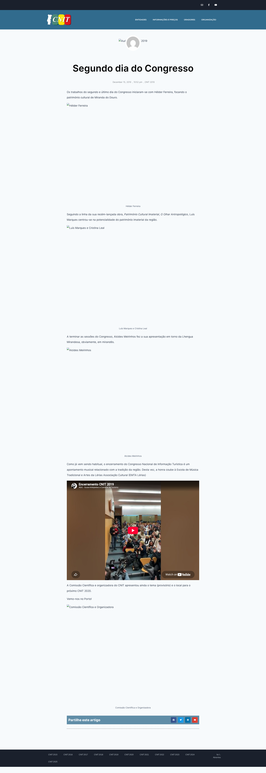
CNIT (48, 5)
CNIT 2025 (52, 762)
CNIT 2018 (98, 755)
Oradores (189, 20)
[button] (173, 720)
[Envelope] (202, 5)
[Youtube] (215, 5)
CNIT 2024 (190, 755)
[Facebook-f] (208, 5)
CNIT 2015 (52, 755)
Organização (208, 20)
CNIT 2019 (150, 82)
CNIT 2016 (68, 755)
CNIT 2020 (129, 755)
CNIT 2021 (144, 755)
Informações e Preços (165, 20)
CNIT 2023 (174, 755)
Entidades (141, 20)
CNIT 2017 (83, 755)
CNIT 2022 (159, 755)
